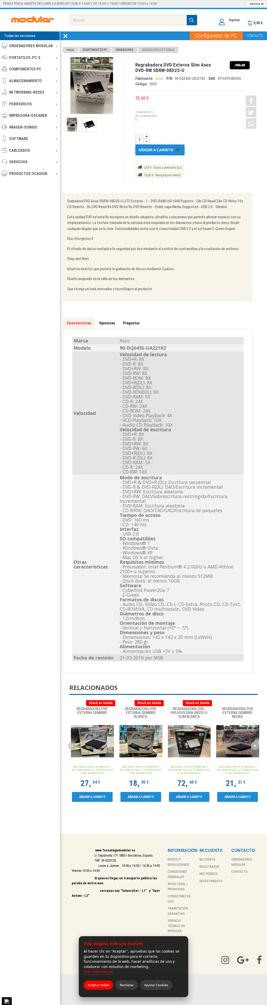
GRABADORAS (124, 50)
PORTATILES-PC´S (24, 57)
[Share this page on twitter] (251, 112)
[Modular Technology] (32, 20)
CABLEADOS (19, 150)
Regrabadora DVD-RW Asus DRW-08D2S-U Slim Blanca (189, 713)
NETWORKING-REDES (26, 92)
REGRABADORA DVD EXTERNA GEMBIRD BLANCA (140, 713)
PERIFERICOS (20, 104)
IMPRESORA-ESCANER (28, 115)
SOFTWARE (18, 138)
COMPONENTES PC (25, 69)
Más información (98, 971)
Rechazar (127, 985)
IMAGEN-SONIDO (23, 127)
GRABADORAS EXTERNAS (158, 50)
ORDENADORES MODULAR (31, 46)
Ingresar (234, 20)
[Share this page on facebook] (251, 100)
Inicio (70, 50)
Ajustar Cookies (156, 985)
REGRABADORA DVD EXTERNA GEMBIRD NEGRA (237, 713)
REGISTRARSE (209, 867)
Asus (160, 78)
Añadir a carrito (156, 150)
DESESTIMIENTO (211, 881)
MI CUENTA (207, 859)
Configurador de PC (216, 36)
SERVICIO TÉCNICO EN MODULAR (176, 926)
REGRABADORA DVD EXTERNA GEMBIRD (92, 711)
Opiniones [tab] (107, 323)
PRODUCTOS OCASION (28, 173)
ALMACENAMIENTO (25, 80)
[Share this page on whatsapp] (251, 123)
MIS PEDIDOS (208, 874)
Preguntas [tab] (131, 323)
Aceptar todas (98, 985)
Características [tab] (79, 323)
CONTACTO (255, 36)
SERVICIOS (18, 162)
